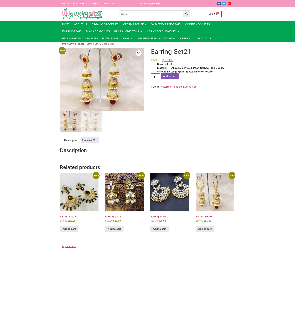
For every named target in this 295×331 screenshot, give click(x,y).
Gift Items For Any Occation (156, 38)
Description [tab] (71, 140)
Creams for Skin (134, 24)
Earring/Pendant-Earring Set (83, 43)
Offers (185, 38)
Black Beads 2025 (98, 31)
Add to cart (169, 76)
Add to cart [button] (69, 228)
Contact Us (203, 38)
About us (80, 24)
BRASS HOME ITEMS (126, 31)
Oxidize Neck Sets (197, 24)
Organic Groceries (105, 24)
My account (69, 246)
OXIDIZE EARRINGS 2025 (166, 24)
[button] (128, 31)
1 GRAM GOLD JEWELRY (161, 31)
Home (66, 24)
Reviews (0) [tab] (89, 140)
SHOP (125, 38)
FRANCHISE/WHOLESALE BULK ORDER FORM (90, 38)
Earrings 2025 (71, 31)
